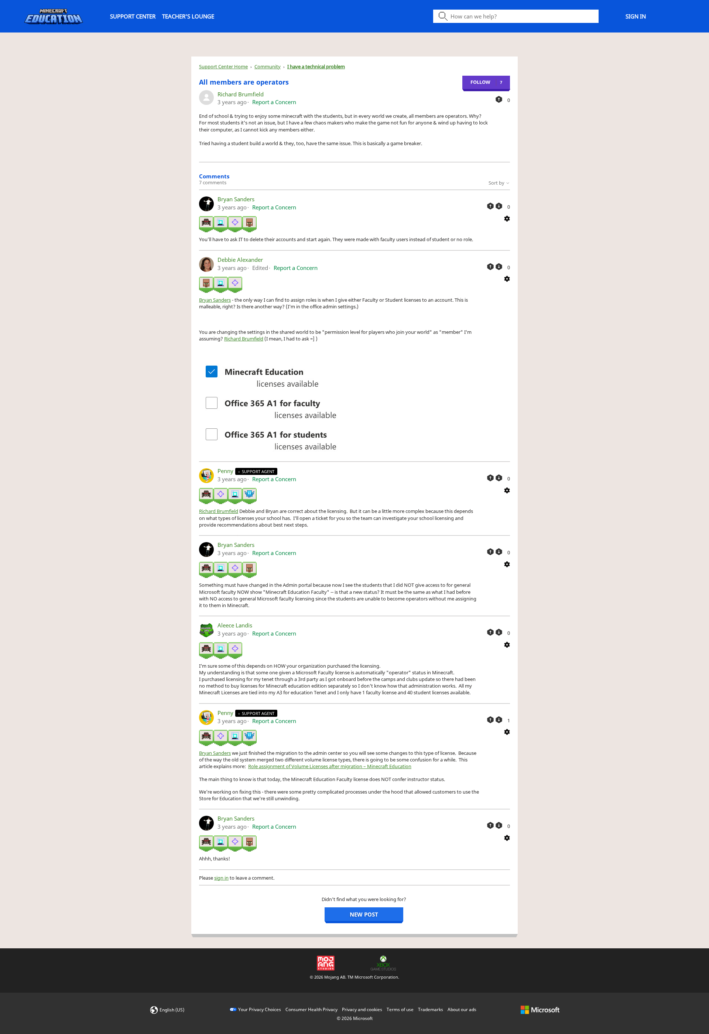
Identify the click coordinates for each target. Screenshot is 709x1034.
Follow (480, 82)
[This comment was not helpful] (499, 206)
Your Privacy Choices (259, 1009)
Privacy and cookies (362, 1009)
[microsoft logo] (540, 1009)
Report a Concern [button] (274, 102)
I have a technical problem (316, 66)
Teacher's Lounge (188, 16)
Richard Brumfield (241, 94)
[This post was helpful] (499, 99)
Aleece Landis (235, 625)
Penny (226, 471)
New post (364, 914)
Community (267, 66)
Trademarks (430, 1009)
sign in (221, 877)
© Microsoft (355, 1018)
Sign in (636, 16)
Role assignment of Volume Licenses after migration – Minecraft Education (329, 766)
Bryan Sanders (236, 199)
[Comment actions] (507, 217)
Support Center (132, 16)
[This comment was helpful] (490, 206)
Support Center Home (223, 66)
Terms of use (400, 1009)
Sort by (497, 182)
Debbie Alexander (240, 259)
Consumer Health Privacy (311, 1009)
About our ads (462, 1009)
